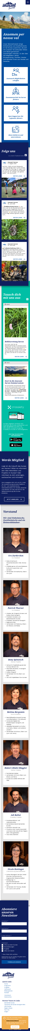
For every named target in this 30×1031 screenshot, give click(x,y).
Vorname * (5, 921)
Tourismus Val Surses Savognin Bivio (14, 1004)
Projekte (6, 987)
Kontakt (6, 992)
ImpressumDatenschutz (8, 996)
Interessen (5, 943)
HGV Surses (7, 1006)
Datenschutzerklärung (12, 1020)
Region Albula (8, 1008)
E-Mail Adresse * (6, 935)
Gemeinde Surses (9, 1003)
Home (6, 984)
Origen (6, 1011)
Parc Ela (6, 1010)
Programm (7, 985)
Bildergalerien (8, 991)
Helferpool (7, 989)
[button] (28, 2)
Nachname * (5, 928)
